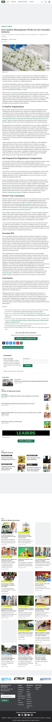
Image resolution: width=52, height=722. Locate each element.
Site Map (48, 717)
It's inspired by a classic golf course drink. (25, 636)
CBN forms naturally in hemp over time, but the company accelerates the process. (25, 614)
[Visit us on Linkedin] (25, 715)
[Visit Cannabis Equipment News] (30, 679)
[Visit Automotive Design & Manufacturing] (45, 679)
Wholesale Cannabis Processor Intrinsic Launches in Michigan (40, 658)
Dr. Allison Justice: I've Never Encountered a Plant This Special (34, 469)
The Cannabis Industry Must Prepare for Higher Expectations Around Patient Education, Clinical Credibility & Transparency (42, 561)
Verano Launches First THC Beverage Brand (42, 584)
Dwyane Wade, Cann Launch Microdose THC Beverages (25, 633)
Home (37, 630)
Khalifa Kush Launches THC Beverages (11, 421)
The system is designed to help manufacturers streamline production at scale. (25, 663)
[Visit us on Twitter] (22, 715)
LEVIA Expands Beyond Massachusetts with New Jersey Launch (18, 403)
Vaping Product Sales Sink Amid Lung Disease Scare (8, 468)
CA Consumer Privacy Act (39, 717)
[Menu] (49, 2)
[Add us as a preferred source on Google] (21, 343)
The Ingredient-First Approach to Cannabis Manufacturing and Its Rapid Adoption (8, 610)
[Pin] (17, 343)
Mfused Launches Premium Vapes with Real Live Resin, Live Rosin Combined (42, 634)
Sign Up (5, 700)
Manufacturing (6, 26)
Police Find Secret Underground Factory (8, 458)
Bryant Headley (12, 39)
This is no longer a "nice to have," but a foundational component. (7, 663)
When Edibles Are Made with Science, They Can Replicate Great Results (20, 396)
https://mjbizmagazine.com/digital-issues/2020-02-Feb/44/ (18, 325)
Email (2, 693)
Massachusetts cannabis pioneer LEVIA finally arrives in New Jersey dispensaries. (25, 541)
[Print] (3, 343)
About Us (10, 717)
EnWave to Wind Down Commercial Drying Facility (31, 381)
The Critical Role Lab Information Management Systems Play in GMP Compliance (8, 658)
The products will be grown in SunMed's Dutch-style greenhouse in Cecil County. (42, 614)
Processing (17, 379)
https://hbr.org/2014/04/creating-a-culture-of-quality (29, 311)
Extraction (5, 605)
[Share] (7, 343)
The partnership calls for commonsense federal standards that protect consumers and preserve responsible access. (7, 565)
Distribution (39, 605)
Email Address (27, 358)
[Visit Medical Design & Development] (6, 679)
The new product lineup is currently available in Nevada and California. (8, 590)
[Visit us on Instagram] (32, 715)
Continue (28, 365)
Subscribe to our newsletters (26, 338)
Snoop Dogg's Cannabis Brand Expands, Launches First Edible (8, 585)
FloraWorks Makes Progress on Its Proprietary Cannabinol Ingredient (26, 610)
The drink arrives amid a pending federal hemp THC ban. (42, 587)
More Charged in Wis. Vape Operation (33, 458)
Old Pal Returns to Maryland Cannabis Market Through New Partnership (42, 610)
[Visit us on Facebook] (19, 715)
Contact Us (4, 717)
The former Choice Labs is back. (41, 662)
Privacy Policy (17, 717)
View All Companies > (26, 441)
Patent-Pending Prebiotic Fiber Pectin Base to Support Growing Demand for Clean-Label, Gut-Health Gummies (25, 658)
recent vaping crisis (15, 87)
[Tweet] (14, 343)
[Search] (45, 2)
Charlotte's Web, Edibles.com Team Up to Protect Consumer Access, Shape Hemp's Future (21, 413)
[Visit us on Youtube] (29, 715)
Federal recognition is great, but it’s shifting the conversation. (43, 564)
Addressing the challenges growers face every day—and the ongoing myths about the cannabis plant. (8, 541)
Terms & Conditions (26, 717)
